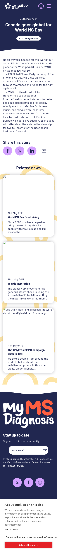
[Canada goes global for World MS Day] (7, 151)
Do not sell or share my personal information (27, 537)
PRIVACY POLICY (15, 465)
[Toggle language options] (41, 6)
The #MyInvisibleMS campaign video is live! (26, 351)
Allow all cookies (28, 544)
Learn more (11, 528)
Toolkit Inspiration (19, 283)
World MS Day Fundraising (23, 217)
